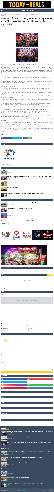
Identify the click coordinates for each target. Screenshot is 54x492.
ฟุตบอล (2, 220)
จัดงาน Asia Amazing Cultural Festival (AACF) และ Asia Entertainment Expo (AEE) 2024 (25, 193)
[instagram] (14, 385)
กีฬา (5, 14)
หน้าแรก (2, 14)
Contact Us (51, 490)
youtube (4, 330)
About (46, 490)
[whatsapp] (40, 385)
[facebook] (14, 379)
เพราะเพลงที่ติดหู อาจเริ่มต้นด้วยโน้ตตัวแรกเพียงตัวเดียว (17, 462)
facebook (4, 328)
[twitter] (14, 382)
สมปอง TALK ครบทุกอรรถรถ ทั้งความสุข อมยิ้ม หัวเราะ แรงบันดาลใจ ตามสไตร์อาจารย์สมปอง (24, 457)
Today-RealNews (27, 10)
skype (29, 330)
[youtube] (40, 379)
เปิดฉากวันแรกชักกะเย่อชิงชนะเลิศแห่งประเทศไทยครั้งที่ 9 (18, 182)
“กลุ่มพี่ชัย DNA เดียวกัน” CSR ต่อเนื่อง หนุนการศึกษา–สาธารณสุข (19, 208)
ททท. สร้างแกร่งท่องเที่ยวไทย (12, 187)
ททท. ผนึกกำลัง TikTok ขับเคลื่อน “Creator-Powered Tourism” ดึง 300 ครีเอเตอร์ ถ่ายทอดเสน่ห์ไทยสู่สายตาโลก (29, 442)
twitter (29, 328)
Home (42, 490)
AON (3, 26)
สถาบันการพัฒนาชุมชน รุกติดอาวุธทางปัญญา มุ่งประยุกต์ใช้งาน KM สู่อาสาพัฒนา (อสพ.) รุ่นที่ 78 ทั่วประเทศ (27, 437)
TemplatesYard (11, 490)
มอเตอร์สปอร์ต (30, 220)
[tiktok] (40, 382)
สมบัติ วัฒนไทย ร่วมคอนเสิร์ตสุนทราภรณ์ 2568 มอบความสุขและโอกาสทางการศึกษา (23, 214)
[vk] (40, 388)
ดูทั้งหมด (49, 274)
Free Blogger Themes (25, 490)
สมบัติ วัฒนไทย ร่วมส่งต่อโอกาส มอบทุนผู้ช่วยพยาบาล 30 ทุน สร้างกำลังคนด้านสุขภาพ (23, 202)
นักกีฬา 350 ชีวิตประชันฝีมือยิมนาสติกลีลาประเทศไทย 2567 (18, 171)
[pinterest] (14, 388)
